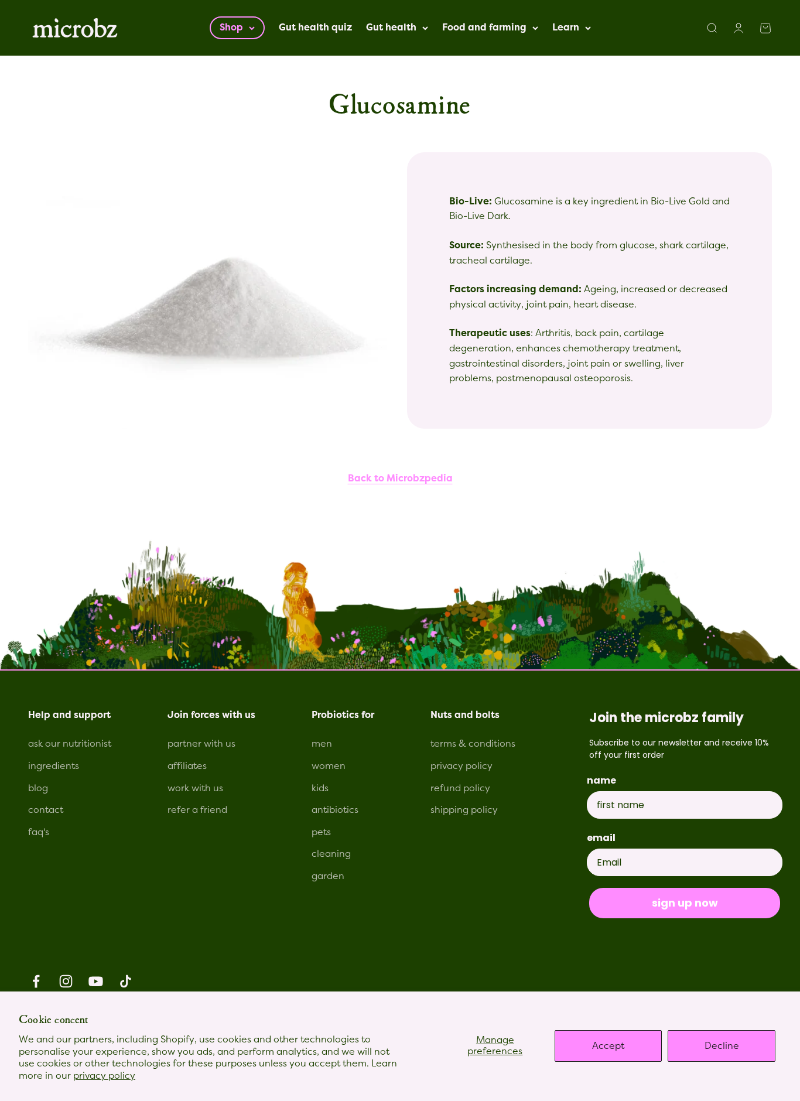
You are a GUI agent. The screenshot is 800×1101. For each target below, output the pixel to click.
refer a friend (197, 810)
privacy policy (104, 1076)
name (601, 780)
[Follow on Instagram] (66, 981)
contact (45, 810)
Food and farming (484, 27)
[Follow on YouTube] (96, 981)
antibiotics (335, 810)
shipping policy (464, 810)
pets (321, 832)
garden (328, 876)
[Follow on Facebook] (36, 981)
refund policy (460, 788)
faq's (38, 832)
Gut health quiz (315, 27)
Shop (231, 27)
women (329, 766)
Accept (608, 1046)
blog (38, 788)
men (322, 743)
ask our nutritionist (69, 743)
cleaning (331, 854)
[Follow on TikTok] (126, 981)
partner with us (201, 743)
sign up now (685, 902)
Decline (722, 1046)
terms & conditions (472, 743)
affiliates (187, 766)
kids (320, 788)
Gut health (391, 27)
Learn (565, 27)
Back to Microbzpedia (400, 478)
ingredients (53, 766)
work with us (195, 788)
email (601, 837)
